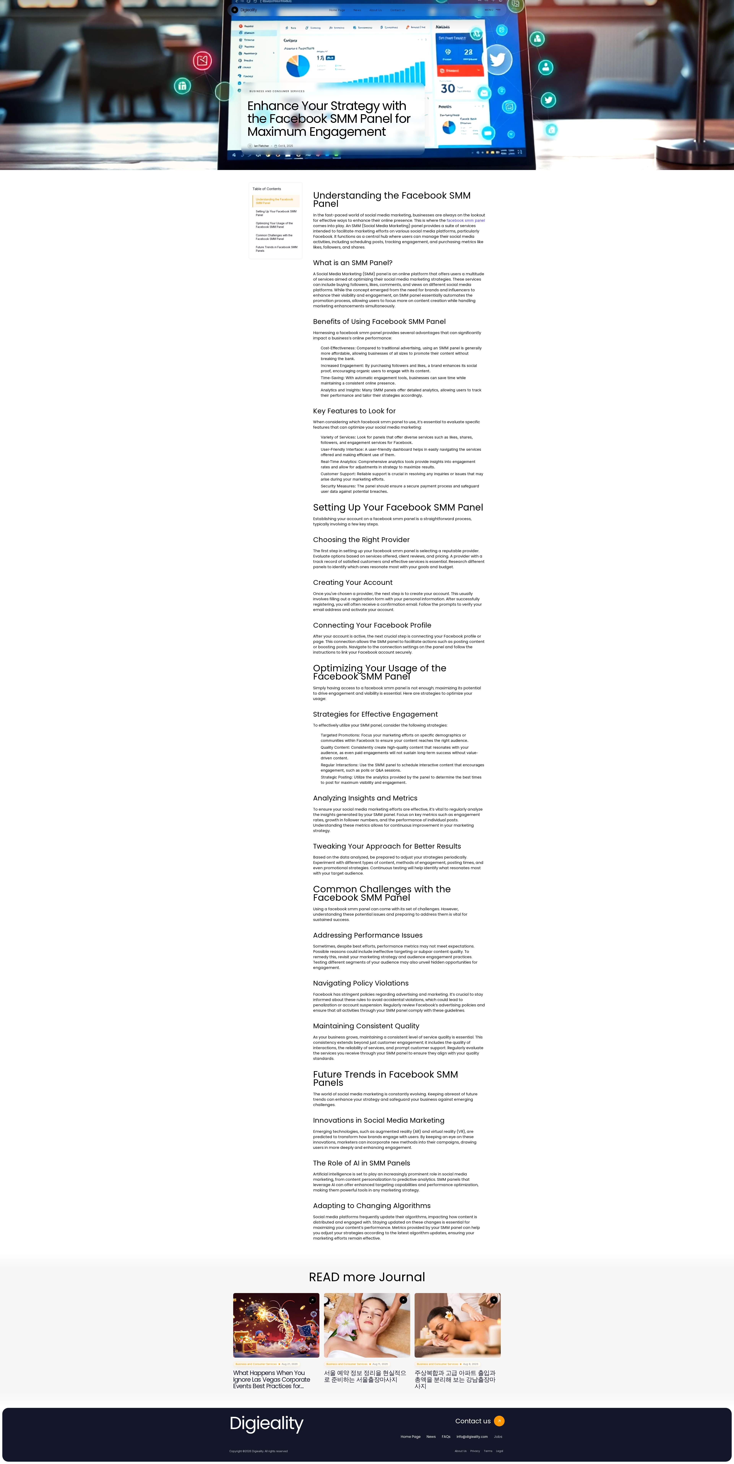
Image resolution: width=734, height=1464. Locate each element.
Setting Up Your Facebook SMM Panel (276, 213)
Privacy (475, 1451)
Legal (499, 1451)
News (431, 1436)
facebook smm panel (466, 220)
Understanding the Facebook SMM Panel (274, 201)
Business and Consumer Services (277, 91)
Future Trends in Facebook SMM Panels (276, 248)
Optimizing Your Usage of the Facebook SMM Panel (274, 225)
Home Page (411, 1436)
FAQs (446, 1436)
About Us (461, 1451)
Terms (488, 1451)
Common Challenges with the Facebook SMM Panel (274, 237)
